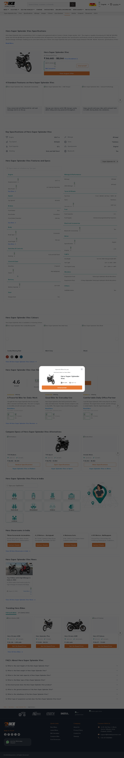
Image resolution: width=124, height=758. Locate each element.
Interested (62, 388)
